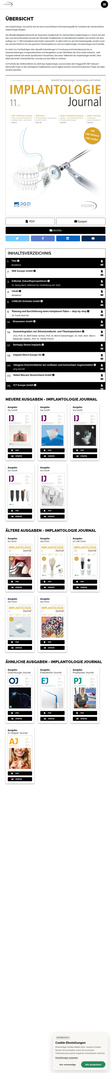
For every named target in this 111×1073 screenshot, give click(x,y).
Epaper (82, 221)
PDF (32, 221)
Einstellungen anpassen (66, 1057)
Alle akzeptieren (93, 1064)
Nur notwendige (67, 1064)
